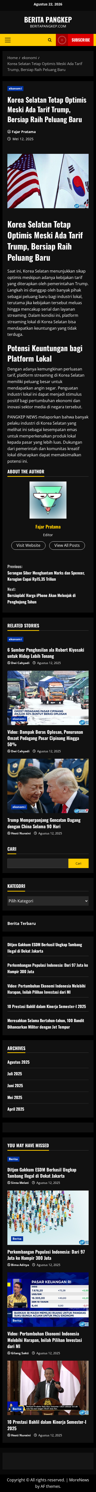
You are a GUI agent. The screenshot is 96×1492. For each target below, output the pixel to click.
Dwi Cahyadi (20, 663)
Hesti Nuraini (21, 833)
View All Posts (67, 545)
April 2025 (15, 1109)
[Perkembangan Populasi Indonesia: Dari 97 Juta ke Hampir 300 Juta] (48, 1218)
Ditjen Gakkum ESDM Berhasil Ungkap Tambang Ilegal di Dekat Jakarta (41, 1172)
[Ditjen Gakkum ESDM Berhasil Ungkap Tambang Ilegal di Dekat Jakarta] (48, 1159)
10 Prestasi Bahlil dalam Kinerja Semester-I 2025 (46, 1006)
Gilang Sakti (20, 1353)
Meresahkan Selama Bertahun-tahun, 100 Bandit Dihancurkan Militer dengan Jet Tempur (45, 1023)
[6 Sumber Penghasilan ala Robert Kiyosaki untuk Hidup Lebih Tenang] (48, 639)
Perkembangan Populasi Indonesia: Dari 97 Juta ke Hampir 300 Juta (46, 1254)
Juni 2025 (15, 1085)
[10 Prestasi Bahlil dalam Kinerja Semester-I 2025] (48, 1388)
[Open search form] (50, 40)
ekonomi (15, 88)
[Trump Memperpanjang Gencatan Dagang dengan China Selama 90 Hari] (48, 786)
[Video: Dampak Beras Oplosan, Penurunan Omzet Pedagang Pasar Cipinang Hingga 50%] (48, 698)
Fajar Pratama (24, 131)
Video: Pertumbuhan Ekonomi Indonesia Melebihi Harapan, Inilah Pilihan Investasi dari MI (46, 989)
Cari (11, 849)
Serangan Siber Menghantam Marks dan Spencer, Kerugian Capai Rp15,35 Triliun (46, 572)
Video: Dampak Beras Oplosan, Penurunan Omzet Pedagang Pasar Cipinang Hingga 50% (45, 738)
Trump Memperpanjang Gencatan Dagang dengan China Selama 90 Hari (43, 823)
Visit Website (28, 545)
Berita (13, 1159)
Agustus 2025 (18, 1062)
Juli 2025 (14, 1074)
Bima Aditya (20, 1265)
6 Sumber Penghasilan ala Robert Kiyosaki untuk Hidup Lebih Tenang (45, 652)
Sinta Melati (20, 1183)
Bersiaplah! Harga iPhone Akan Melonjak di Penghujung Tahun (41, 595)
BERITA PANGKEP (48, 19)
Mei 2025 (14, 1097)
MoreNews (79, 1480)
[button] (7, 40)
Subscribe (81, 40)
